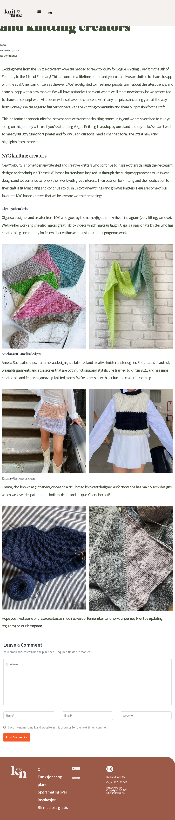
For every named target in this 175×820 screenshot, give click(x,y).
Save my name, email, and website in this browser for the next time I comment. (58, 727)
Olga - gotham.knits (15, 208)
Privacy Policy (114, 787)
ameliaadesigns (55, 362)
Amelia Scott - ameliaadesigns (21, 353)
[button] (39, 11)
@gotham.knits (107, 217)
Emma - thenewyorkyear (18, 478)
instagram (34, 625)
